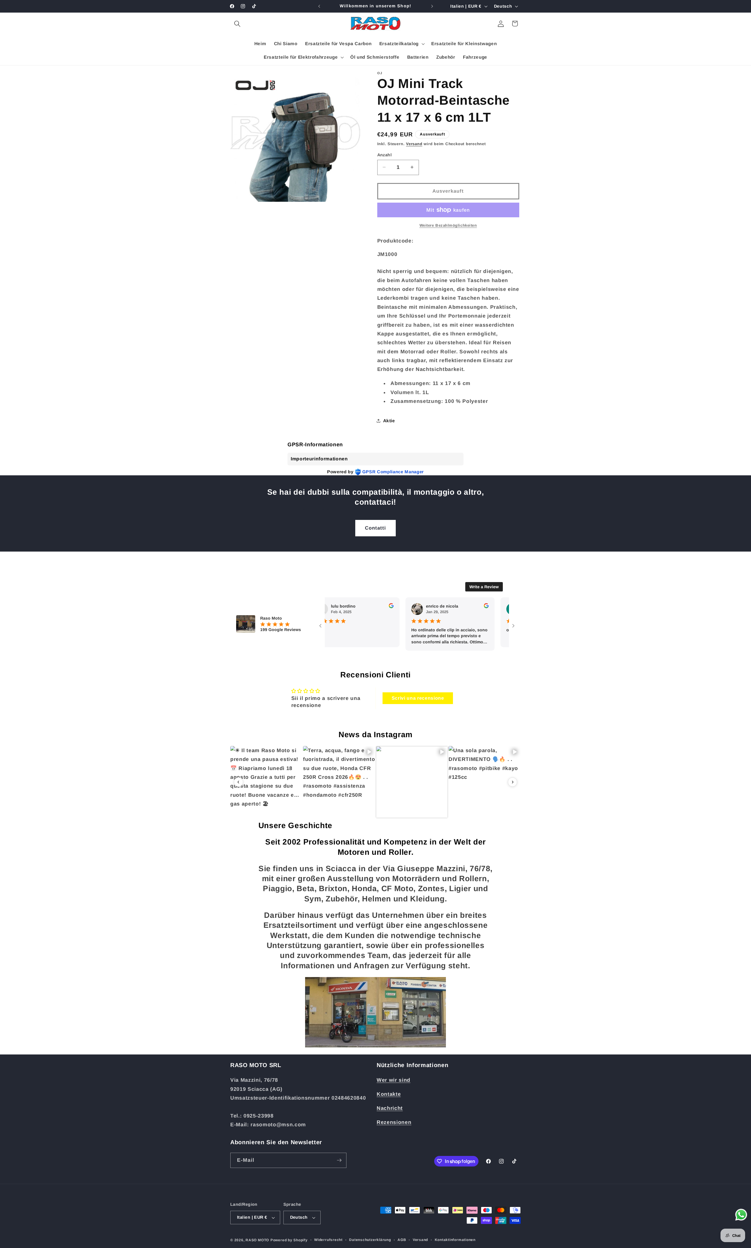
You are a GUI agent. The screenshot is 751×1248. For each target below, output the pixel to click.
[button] (237, 23)
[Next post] (512, 782)
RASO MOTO (257, 1240)
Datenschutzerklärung (370, 1240)
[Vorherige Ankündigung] (319, 6)
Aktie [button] (389, 420)
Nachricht (390, 1108)
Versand (414, 143)
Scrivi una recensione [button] (418, 698)
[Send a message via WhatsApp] (741, 1215)
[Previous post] (238, 782)
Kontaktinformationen (455, 1240)
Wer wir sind (393, 1080)
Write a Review (484, 586)
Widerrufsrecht (328, 1240)
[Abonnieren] (339, 1160)
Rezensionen (394, 1122)
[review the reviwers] (365, 606)
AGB (402, 1240)
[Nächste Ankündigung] (432, 6)
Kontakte (389, 1094)
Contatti (375, 527)
